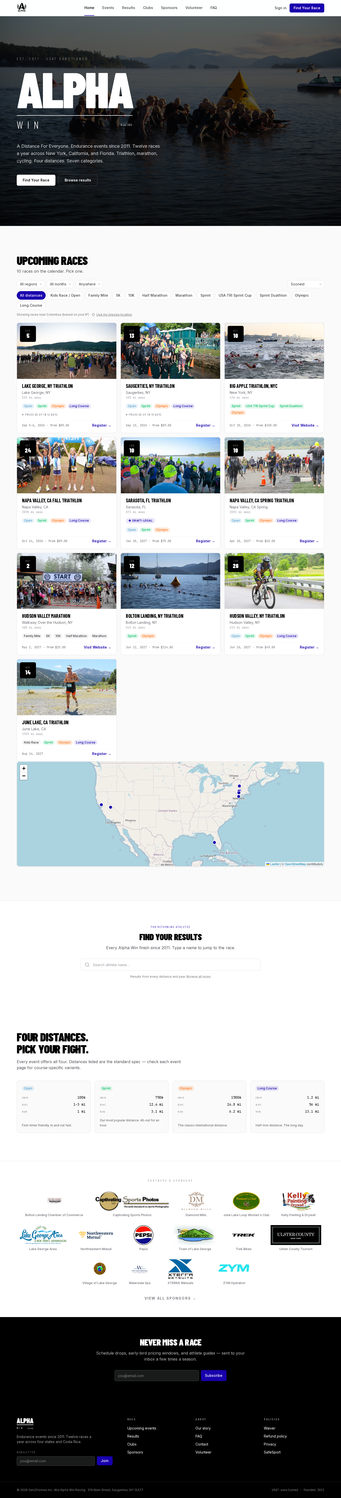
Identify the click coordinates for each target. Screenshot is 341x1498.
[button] (239, 786)
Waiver (269, 1428)
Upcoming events (141, 1428)
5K (118, 295)
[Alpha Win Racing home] (22, 8)
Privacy (270, 1444)
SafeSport (272, 1452)
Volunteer (193, 7)
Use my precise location (114, 314)
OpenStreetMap (295, 864)
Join (105, 1461)
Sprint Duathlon (273, 295)
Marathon (183, 295)
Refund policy (275, 1436)
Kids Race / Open (65, 295)
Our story (203, 1428)
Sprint (205, 295)
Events (108, 7)
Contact (201, 1444)
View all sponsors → (170, 1298)
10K (131, 295)
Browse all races (198, 976)
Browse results (78, 180)
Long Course (31, 305)
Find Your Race (307, 8)
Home (89, 7)
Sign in (281, 8)
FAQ (213, 7)
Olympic (302, 295)
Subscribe (213, 1375)
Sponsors (169, 7)
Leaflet (274, 864)
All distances (31, 295)
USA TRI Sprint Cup (235, 295)
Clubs (148, 7)
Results (128, 7)
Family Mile (98, 295)
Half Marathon (155, 295)
